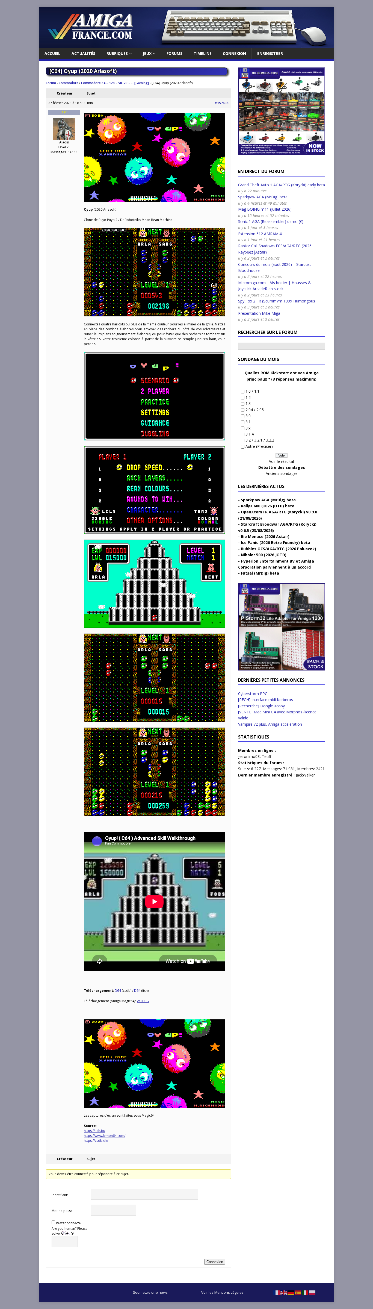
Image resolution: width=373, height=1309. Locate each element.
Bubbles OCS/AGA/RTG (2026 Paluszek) (278, 548)
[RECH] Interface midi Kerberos (265, 699)
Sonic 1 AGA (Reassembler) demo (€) (270, 221)
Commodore (68, 83)
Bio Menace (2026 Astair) (265, 536)
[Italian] (305, 1292)
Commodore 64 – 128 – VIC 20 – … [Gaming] (115, 83)
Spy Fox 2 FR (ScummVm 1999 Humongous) (277, 301)
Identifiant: (60, 1195)
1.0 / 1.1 (252, 391)
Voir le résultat (281, 461)
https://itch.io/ (94, 1130)
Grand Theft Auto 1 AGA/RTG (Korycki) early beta (281, 184)
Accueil (52, 53)
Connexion (234, 53)
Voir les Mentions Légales (222, 1292)
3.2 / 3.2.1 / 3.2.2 (259, 440)
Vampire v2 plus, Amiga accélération (270, 724)
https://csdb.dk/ (96, 1140)
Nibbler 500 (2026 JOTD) (263, 554)
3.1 (248, 421)
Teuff (266, 756)
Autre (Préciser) (259, 446)
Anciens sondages (282, 473)
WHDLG (143, 1001)
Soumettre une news (150, 1292)
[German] (291, 1292)
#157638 (222, 103)
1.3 (248, 403)
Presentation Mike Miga (259, 313)
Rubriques (117, 53)
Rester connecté (68, 1223)
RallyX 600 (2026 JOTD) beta (267, 505)
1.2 (248, 397)
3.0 (248, 415)
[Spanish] (298, 1292)
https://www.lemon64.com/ (104, 1135)
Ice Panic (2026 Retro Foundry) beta (275, 542)
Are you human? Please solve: (69, 1231)
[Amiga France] (186, 44)
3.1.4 (249, 434)
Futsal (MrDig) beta (260, 573)
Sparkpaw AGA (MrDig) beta (263, 196)
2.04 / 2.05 (254, 409)
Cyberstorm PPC (252, 693)
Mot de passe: (62, 1210)
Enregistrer (270, 53)
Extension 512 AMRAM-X (260, 233)
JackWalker (305, 775)
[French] (276, 1292)
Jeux (147, 53)
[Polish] (312, 1292)
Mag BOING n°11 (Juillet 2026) (265, 209)
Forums (174, 53)
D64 (118, 990)
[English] (284, 1292)
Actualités (83, 53)
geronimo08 (249, 756)
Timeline (203, 53)
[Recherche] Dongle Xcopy (261, 705)
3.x (247, 428)
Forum (51, 83)
